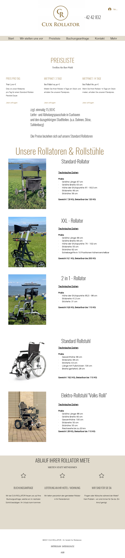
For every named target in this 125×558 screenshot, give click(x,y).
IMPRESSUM (56, 546)
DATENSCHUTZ (68, 546)
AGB (62, 552)
